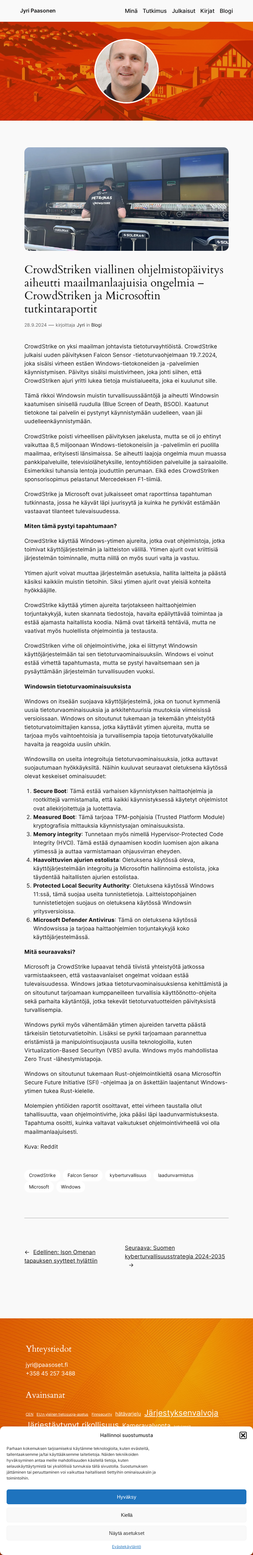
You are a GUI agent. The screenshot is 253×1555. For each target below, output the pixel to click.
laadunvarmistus (175, 1175)
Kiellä (126, 1515)
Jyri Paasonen (38, 10)
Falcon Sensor (83, 1175)
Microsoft (39, 1186)
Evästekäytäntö (126, 1546)
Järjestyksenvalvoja (181, 1413)
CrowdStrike (42, 1175)
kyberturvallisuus (128, 1175)
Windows (70, 1186)
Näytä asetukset (126, 1533)
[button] (243, 1435)
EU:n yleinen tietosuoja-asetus (62, 1414)
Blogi (96, 325)
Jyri (81, 325)
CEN (29, 1414)
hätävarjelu (128, 1414)
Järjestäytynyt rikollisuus (72, 1425)
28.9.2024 (35, 325)
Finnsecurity (102, 1414)
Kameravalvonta (146, 1425)
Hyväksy (126, 1497)
